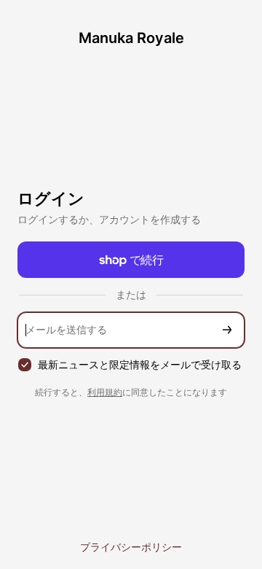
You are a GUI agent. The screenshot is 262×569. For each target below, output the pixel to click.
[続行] (227, 330)
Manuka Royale (131, 38)
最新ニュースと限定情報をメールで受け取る (140, 364)
